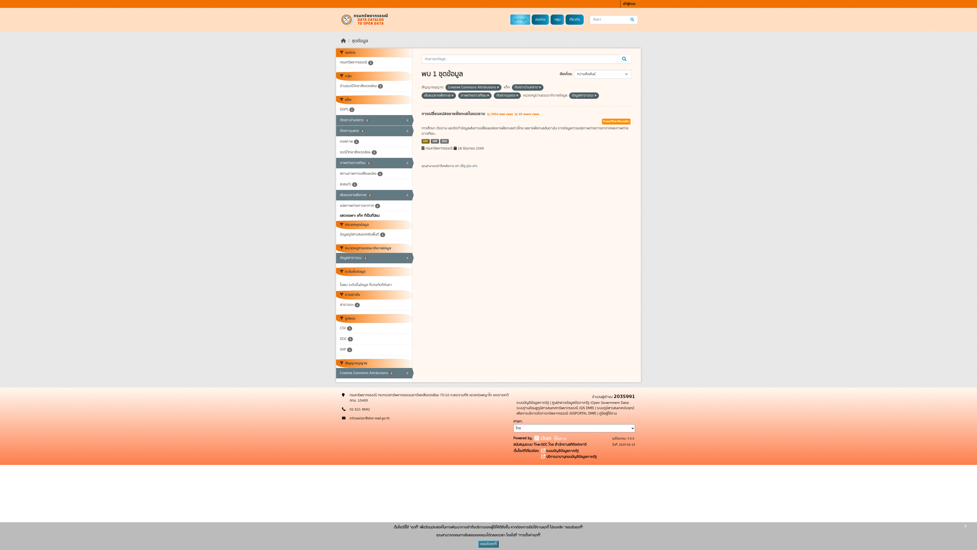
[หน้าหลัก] (343, 41)
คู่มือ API (471, 166)
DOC (444, 141)
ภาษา (517, 421)
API (457, 166)
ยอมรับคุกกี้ (488, 543)
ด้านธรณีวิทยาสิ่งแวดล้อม (616, 121)
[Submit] (632, 19)
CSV (425, 141)
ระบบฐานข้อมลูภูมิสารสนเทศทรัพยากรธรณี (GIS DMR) (555, 408)
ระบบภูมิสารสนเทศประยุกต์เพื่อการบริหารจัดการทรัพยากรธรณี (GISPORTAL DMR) (575, 411)
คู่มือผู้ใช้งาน (608, 413)
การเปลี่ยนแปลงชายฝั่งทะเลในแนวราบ (454, 114)
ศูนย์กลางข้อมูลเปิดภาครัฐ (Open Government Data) (590, 402)
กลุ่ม (557, 19)
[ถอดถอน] (498, 88)
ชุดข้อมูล (520, 19)
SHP (435, 141)
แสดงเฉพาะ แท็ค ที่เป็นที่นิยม (360, 215)
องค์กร (540, 19)
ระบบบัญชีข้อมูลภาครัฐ (532, 402)
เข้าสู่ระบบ (629, 4)
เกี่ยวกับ (574, 19)
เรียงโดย (566, 74)
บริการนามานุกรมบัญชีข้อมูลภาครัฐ (571, 456)
